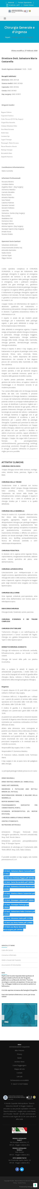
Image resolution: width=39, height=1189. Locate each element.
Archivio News (19, 1062)
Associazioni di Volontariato (11, 965)
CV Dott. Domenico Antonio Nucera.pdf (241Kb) (19, 887)
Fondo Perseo (29, 5)
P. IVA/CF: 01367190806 (19, 1084)
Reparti (7, 37)
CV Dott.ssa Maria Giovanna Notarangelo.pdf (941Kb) (14, 928)
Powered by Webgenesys (27, 1187)
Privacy (19, 1054)
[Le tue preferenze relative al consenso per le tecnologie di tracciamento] (35, 1185)
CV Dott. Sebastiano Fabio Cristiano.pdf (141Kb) (19, 912)
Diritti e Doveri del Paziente (11, 960)
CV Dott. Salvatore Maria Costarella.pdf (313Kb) (19, 872)
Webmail (11, 2)
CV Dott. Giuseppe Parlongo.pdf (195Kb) (16, 905)
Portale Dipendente (25, 2)
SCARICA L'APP (14, 5)
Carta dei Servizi (7, 950)
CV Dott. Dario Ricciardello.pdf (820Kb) (19, 882)
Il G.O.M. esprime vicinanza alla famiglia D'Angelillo (19, 990)
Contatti (19, 1073)
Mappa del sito (19, 1069)
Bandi (19, 1058)
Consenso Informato (9, 955)
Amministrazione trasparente (19, 1047)
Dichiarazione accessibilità (19, 1080)
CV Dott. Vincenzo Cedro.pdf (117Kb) (18, 918)
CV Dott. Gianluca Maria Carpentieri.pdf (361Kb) (19, 894)
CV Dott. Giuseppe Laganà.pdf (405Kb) (19, 900)
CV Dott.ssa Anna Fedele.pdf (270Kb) (18, 923)
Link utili (19, 1076)
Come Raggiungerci (19, 1065)
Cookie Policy (22, 1183)
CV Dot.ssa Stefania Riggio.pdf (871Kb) (19, 878)
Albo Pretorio (19, 1050)
